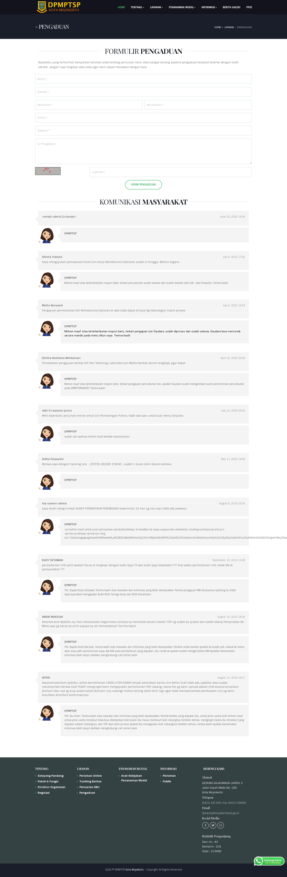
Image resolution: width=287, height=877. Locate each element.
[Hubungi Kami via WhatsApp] (269, 861)
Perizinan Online (90, 775)
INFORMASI (208, 7)
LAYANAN (155, 7)
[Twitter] (213, 825)
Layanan (229, 27)
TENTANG (136, 7)
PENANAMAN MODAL (181, 7)
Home (218, 27)
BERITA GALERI (231, 7)
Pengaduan (87, 793)
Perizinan (169, 775)
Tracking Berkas (90, 781)
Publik (167, 781)
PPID (249, 7)
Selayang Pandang (50, 775)
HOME (121, 7)
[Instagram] (221, 825)
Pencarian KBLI (89, 787)
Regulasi (44, 793)
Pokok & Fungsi (48, 781)
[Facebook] (205, 825)
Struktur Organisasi (51, 787)
